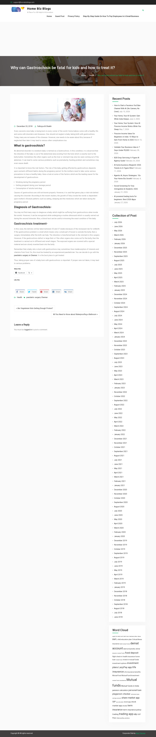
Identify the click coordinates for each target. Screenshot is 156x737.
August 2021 (119, 456)
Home (49, 16)
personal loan (134, 690)
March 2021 (119, 477)
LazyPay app (125, 667)
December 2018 (120, 591)
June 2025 (118, 269)
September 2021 (121, 451)
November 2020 (120, 494)
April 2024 (118, 328)
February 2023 (120, 383)
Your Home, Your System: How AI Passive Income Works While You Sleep (127, 126)
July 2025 (118, 265)
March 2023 (119, 379)
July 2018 (118, 613)
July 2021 (118, 460)
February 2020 (120, 532)
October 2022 (119, 396)
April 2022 (118, 422)
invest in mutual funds (131, 660)
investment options (119, 663)
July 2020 (118, 511)
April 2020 (118, 523)
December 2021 (120, 439)
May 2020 (118, 519)
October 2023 (119, 350)
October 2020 (119, 498)
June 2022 (118, 413)
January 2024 (119, 337)
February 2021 (120, 481)
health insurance (129, 656)
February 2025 (120, 286)
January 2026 (119, 243)
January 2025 (119, 290)
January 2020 (119, 536)
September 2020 (121, 502)
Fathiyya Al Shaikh (44, 126)
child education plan (124, 639)
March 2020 (119, 528)
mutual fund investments (119, 680)
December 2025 (120, 248)
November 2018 (120, 596)
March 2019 (119, 579)
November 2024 (120, 299)
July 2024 (118, 316)
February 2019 (120, 583)
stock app (127, 702)
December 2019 (120, 540)
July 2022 (118, 409)
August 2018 (119, 608)
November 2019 (120, 545)
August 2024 (119, 311)
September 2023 (121, 354)
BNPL (114, 639)
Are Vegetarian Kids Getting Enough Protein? (35, 308)
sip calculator (119, 702)
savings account (116, 698)
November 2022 (120, 392)
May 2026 (118, 231)
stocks (124, 706)
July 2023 (118, 362)
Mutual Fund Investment (130, 675)
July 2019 (118, 562)
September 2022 (121, 400)
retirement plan (135, 694)
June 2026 (118, 226)
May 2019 (118, 570)
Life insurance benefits (132, 672)
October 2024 (119, 303)
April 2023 (118, 375)
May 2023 (118, 371)
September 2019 (121, 553)
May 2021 (118, 468)
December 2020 (120, 490)
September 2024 (121, 307)
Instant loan (119, 660)
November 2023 (120, 345)
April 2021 (118, 473)
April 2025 (118, 277)
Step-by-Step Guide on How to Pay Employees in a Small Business (111, 16)
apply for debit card (117, 636)
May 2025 (118, 273)
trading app (126, 714)
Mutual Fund (116, 675)
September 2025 (121, 256)
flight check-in (117, 656)
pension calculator (120, 690)
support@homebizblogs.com (23, 2)
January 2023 (119, 388)
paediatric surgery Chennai (37, 297)
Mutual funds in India (130, 686)
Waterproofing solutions (123, 718)
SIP (114, 701)
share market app (131, 697)
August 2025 (119, 260)
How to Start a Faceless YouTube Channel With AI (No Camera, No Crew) (127, 108)
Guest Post (59, 16)
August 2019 (119, 557)
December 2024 (120, 294)
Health (19, 297)
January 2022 (119, 434)
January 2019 (119, 587)
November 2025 (120, 252)
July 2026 (118, 222)
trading (115, 714)
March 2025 (119, 282)
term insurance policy (132, 710)
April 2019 (118, 574)
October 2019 (119, 549)
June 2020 (118, 515)
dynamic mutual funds (118, 653)
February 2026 (120, 239)
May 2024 (118, 324)
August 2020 (119, 507)
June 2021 (118, 464)
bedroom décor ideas (135, 636)
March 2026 (119, 235)
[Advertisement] (78, 39)
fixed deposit (131, 652)
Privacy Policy (74, 16)
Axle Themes (140, 733)
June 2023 (118, 366)
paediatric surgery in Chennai (25, 255)
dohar (138, 649)
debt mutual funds (125, 644)
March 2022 (119, 426)
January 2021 (119, 485)
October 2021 (119, 447)
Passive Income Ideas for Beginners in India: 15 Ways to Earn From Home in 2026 (126, 136)
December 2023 (120, 341)
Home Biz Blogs (39, 8)
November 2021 (120, 443)
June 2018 (118, 617)
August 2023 (119, 358)
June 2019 (118, 566)
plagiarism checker (121, 694)
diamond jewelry (129, 649)
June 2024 (118, 320)
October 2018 (119, 600)
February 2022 (120, 430)
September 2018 (121, 604)
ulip (135, 714)
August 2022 (119, 405)
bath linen (126, 636)
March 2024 (119, 333)
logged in (28, 330)
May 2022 (118, 417)
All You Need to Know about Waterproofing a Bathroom (74, 314)
